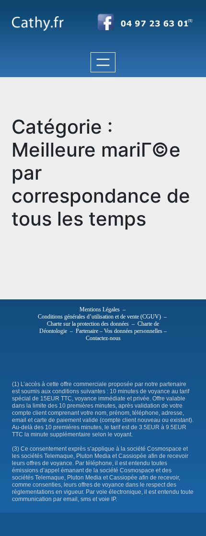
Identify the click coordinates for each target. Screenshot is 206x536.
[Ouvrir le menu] (103, 62)
